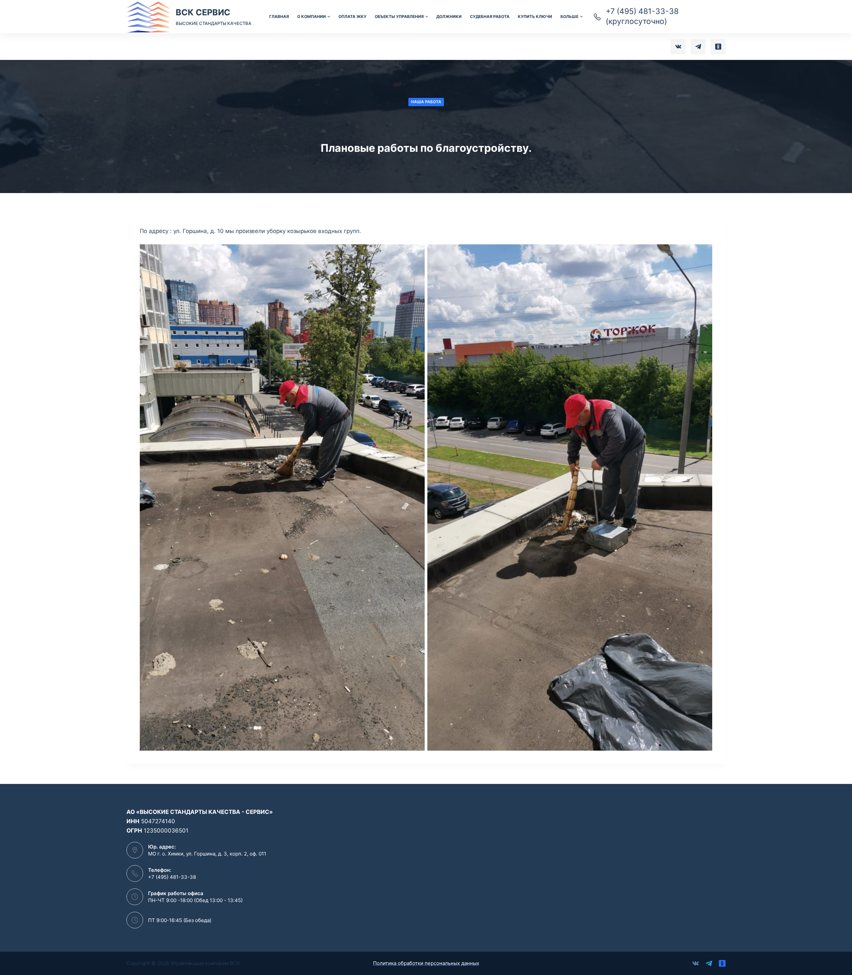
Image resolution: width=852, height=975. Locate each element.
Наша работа (426, 101)
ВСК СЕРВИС (203, 12)
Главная (279, 16)
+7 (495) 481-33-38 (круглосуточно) (642, 16)
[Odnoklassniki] (718, 46)
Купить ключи (535, 16)
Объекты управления (399, 16)
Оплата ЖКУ (352, 16)
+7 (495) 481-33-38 (172, 877)
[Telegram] (698, 46)
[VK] (678, 46)
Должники (449, 16)
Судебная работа (490, 16)
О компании (311, 16)
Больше (569, 16)
